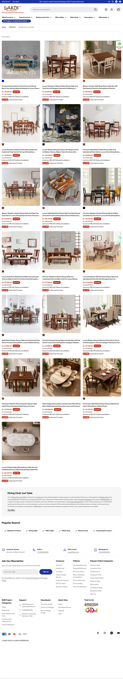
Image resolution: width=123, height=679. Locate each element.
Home (4, 27)
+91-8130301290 (43, 552)
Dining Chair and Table (18, 497)
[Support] (106, 9)
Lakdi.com (39, 497)
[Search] (95, 9)
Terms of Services (32, 578)
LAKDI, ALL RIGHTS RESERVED (18, 640)
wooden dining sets (85, 499)
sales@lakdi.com (73, 552)
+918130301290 (27, 610)
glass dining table (77, 502)
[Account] (111, 9)
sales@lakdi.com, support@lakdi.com (28, 605)
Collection (12, 27)
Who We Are (6, 2)
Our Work (16, 2)
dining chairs (104, 497)
